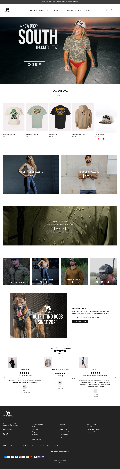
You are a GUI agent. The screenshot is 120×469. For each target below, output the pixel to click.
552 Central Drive (91, 424)
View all (60, 95)
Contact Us (35, 429)
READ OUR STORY (80, 321)
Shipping (34, 432)
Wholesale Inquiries (65, 432)
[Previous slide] (2, 2)
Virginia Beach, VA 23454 (93, 429)
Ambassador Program (65, 426)
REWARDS (87, 10)
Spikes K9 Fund (64, 429)
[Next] (115, 377)
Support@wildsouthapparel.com (95, 432)
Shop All (88, 176)
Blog (61, 437)
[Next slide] (118, 2)
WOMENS (33, 10)
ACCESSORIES (58, 10)
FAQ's (33, 426)
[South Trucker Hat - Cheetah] (96, 139)
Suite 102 (89, 426)
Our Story (62, 424)
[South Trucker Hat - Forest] (101, 139)
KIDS (48, 10)
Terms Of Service (36, 439)
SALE (80, 10)
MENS (41, 10)
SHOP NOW (31, 176)
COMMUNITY (71, 10)
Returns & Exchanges (37, 424)
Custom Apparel (64, 434)
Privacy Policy (35, 434)
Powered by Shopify (60, 462)
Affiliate (34, 437)
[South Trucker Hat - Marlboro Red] (99, 139)
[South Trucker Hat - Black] (103, 139)
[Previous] (5, 377)
